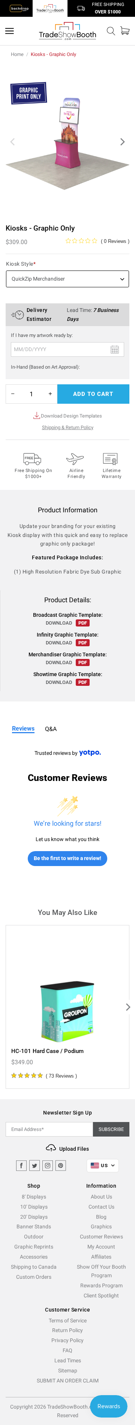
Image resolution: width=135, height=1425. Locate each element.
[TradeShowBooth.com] (67, 31)
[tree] (67, 1007)
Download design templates (71, 416)
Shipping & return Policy (67, 427)
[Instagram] (47, 1165)
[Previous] (13, 141)
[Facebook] (21, 1165)
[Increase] (50, 394)
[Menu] (9, 30)
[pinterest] (61, 1165)
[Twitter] (34, 1165)
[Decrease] (13, 394)
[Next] (121, 141)
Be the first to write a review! (67, 858)
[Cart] (125, 30)
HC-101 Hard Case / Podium (47, 1051)
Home (17, 54)
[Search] (111, 30)
